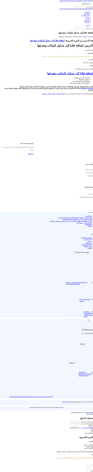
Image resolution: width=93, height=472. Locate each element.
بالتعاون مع (88, 216)
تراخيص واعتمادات (86, 237)
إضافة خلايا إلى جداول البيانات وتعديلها (47, 40)
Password (90, 424)
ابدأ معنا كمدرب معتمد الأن (84, 223)
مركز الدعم (88, 243)
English (87, 22)
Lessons (90, 36)
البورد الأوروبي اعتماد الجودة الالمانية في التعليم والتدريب (75, 217)
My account (89, 172)
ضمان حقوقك (88, 246)
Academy (90, 175)
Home (85, 36)
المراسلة (86, 20)
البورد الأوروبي (85, 15)
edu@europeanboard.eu (86, 197)
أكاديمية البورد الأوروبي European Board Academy (77, 219)
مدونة (87, 19)
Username (90, 422)
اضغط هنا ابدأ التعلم (87, 88)
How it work (89, 169)
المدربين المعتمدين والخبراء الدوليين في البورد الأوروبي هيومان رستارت (70, 221)
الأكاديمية (86, 13)
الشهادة (90, 248)
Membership (88, 224)
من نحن (87, 17)
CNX (62, 407)
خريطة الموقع (65, 401)
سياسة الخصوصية (86, 244)
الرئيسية (86, 12)
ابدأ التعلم (31, 154)
